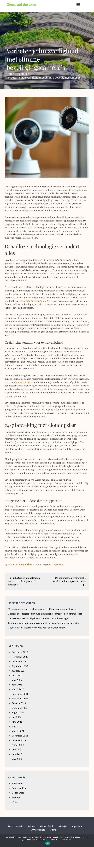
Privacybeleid (38, 829)
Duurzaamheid (19, 788)
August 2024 (18, 712)
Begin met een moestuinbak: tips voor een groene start (36, 627)
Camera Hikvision (23, 382)
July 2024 (16, 717)
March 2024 (18, 731)
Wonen (15, 802)
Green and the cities (21, 4)
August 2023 (18, 745)
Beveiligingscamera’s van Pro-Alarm (39, 301)
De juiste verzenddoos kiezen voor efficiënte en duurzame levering (43, 609)
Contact (54, 829)
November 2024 (20, 698)
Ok (48, 843)
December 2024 (20, 694)
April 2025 (17, 684)
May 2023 (17, 759)
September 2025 (20, 666)
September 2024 (20, 707)
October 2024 (19, 703)
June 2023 (17, 754)
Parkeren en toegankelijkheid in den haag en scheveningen (38, 618)
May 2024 (17, 726)
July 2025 (16, 675)
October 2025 (19, 661)
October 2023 (19, 740)
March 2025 (18, 689)
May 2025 (17, 680)
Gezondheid (18, 792)
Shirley (12, 564)
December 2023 (20, 735)
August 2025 (18, 670)
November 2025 (20, 656)
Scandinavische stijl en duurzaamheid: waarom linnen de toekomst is (43, 623)
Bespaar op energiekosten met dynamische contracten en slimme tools (45, 613)
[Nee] (91, 840)
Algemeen (58, 564)
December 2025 (20, 652)
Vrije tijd (16, 797)
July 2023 (16, 749)
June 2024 (17, 721)
